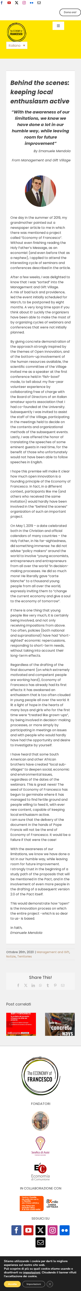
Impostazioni (34, 1284)
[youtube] (9, 2)
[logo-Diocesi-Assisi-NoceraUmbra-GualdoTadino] (40, 1112)
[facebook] (1, 2)
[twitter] (16, 2)
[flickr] (31, 2)
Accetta (12, 1284)
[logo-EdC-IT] (40, 1162)
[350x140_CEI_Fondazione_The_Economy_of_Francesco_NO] (40, 1196)
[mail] (39, 2)
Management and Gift (53, 952)
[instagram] (24, 2)
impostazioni (31, 1272)
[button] (16, 45)
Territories (24, 956)
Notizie (11, 956)
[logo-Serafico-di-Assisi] (40, 1137)
